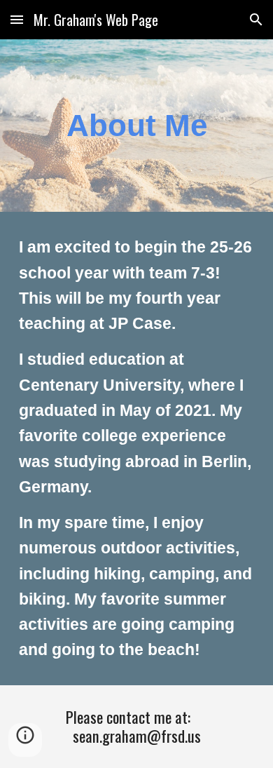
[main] (136, 125)
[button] (17, 19)
